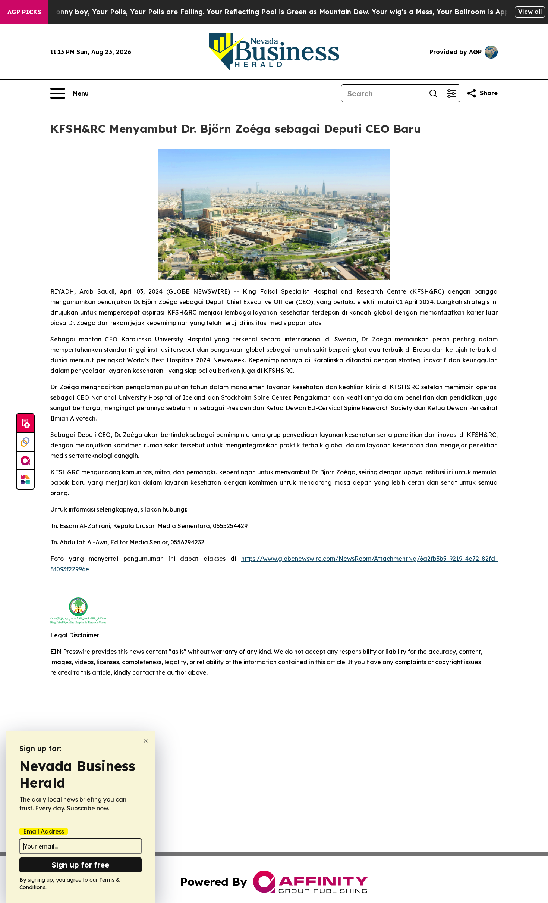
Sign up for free (80, 864)
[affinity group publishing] (25, 461)
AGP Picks (24, 12)
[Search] (433, 93)
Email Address (43, 831)
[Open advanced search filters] (451, 93)
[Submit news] (25, 423)
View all (530, 11)
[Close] (145, 740)
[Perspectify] (25, 442)
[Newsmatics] (25, 479)
